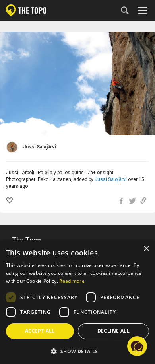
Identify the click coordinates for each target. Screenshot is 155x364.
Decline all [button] (113, 330)
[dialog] (77, 302)
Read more (72, 281)
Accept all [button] (40, 330)
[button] (77, 351)
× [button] (146, 249)
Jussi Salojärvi (111, 179)
